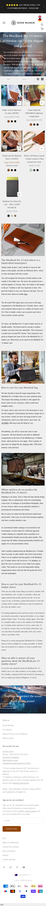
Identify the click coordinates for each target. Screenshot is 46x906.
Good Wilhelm (8, 725)
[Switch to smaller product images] (42, 79)
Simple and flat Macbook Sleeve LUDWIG (11, 157)
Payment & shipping (11, 757)
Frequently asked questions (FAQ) (17, 763)
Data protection (9, 851)
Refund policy (8, 738)
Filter (8, 79)
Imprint (5, 855)
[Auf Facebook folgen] (4, 867)
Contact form (8, 751)
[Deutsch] (40, 20)
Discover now (8, 706)
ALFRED (4, 423)
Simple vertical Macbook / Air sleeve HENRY (12, 111)
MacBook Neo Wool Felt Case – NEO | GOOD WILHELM (12, 204)
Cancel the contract (11, 847)
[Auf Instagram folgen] (10, 867)
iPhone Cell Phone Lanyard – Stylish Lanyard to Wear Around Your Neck (34, 159)
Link (1, 904)
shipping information (20, 783)
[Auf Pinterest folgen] (17, 867)
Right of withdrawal (10, 842)
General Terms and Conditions (15, 734)
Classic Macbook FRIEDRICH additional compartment (34, 113)
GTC (4, 838)
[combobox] (40, 16)
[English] (40, 16)
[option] (40, 20)
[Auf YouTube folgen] (23, 867)
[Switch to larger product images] (38, 79)
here (25, 294)
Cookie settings (9, 859)
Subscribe (11, 829)
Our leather (7, 730)
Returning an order (10, 760)
